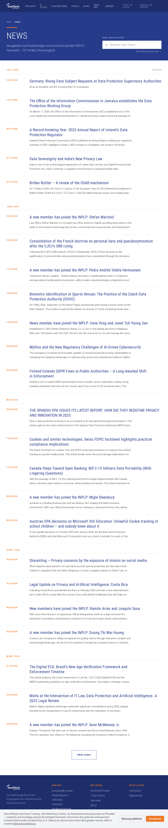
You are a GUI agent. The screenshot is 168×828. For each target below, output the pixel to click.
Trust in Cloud (127, 6)
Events (75, 6)
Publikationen (59, 6)
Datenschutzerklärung (24, 823)
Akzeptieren (155, 818)
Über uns (96, 6)
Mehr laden (84, 754)
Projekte (30, 6)
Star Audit (96, 800)
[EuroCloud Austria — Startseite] (13, 6)
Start (9, 22)
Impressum (135, 790)
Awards (110, 6)
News (86, 6)
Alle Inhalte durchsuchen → (148, 51)
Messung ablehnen (132, 818)
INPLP (94, 805)
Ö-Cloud (43, 6)
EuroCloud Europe (146, 6)
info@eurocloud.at (61, 809)
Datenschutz (135, 795)
